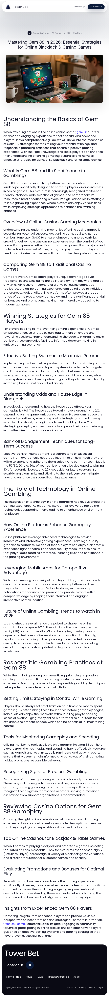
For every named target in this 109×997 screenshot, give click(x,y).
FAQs (40, 977)
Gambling (77, 33)
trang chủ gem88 (15, 924)
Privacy (82, 987)
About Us (71, 987)
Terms (92, 987)
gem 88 (82, 132)
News (29, 977)
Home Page (13, 977)
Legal (100, 987)
